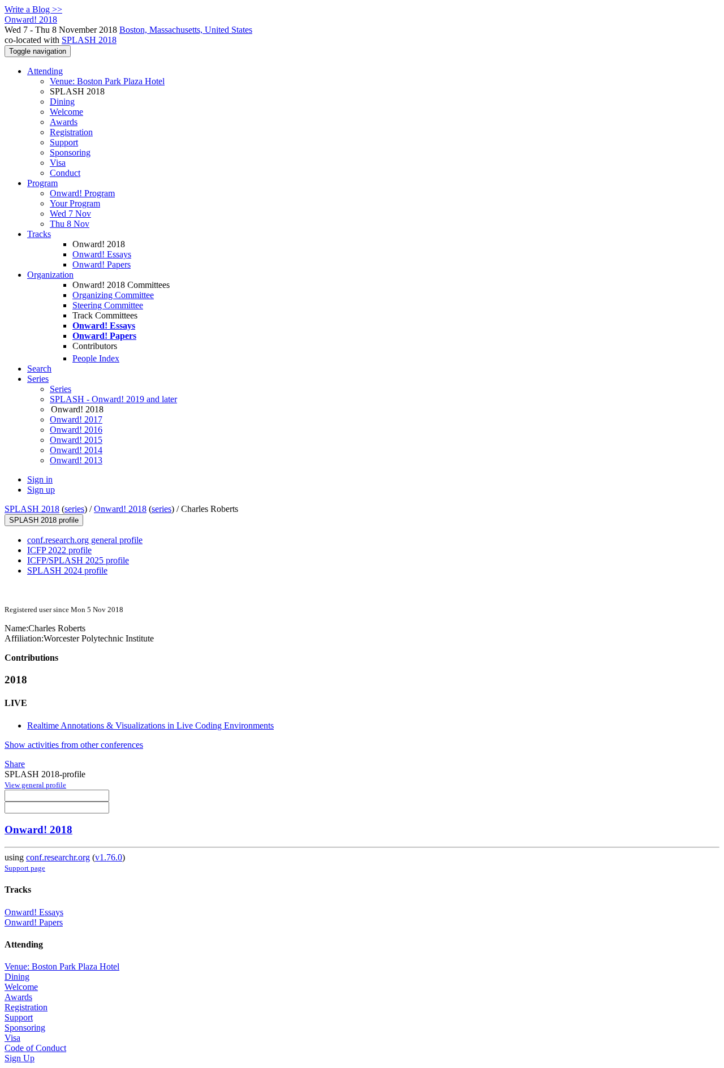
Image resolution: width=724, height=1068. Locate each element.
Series (60, 389)
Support (64, 142)
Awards (63, 122)
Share (15, 764)
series (74, 509)
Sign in (40, 479)
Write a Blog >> (33, 9)
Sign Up (20, 1058)
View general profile (35, 785)
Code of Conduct (35, 1048)
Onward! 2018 (120, 509)
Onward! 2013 (76, 460)
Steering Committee (107, 305)
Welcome (66, 112)
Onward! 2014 (76, 450)
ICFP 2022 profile (59, 550)
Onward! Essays (101, 254)
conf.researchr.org (58, 857)
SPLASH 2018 (89, 40)
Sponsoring (70, 152)
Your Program (75, 203)
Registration (71, 132)
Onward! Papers (101, 264)
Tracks (39, 234)
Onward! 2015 (76, 440)
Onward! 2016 (76, 429)
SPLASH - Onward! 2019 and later (113, 399)
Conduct (65, 173)
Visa (58, 162)
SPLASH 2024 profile (67, 570)
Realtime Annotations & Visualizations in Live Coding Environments (150, 725)
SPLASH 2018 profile (44, 520)
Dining (62, 101)
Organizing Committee (113, 295)
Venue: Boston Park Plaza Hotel (107, 81)
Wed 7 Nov (70, 213)
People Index (95, 358)
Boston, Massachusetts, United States (185, 30)
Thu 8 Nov (69, 224)
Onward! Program (82, 193)
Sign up (41, 489)
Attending (45, 71)
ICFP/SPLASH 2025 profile (78, 560)
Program (42, 183)
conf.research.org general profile (85, 540)
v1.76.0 (108, 857)
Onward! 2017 (76, 419)
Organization (50, 274)
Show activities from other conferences (74, 745)
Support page (25, 868)
